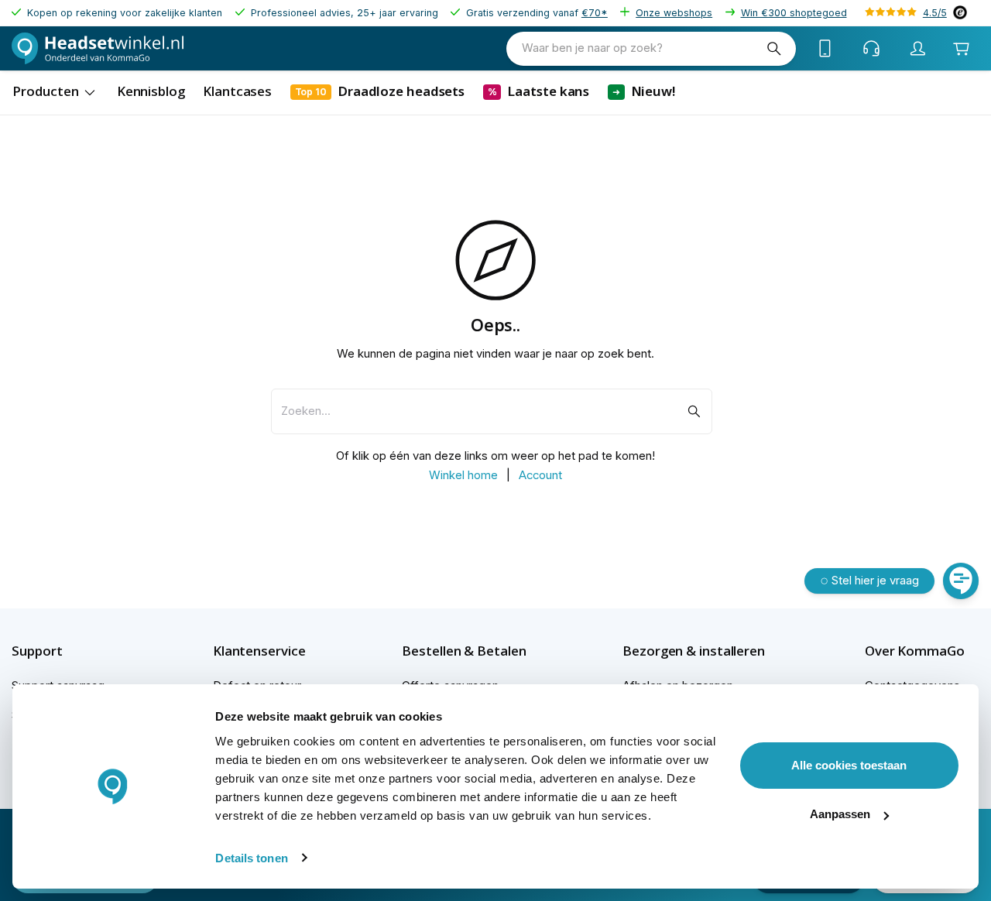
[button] (64, 651)
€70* (594, 13)
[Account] (918, 49)
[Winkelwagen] (961, 49)
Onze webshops (674, 13)
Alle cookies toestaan (849, 765)
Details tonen (251, 858)
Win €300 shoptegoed (794, 13)
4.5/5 (935, 13)
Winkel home (463, 475)
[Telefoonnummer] (825, 49)
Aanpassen (840, 813)
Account (540, 475)
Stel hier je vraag (875, 581)
